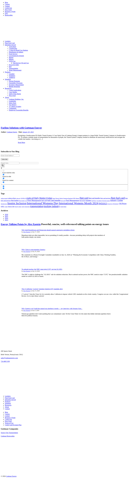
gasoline (88, 200)
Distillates (12, 76)
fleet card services (105, 198)
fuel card (44, 200)
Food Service (13, 54)
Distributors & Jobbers (16, 52)
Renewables (9, 15)
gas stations (99, 200)
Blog (6, 2)
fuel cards (63, 200)
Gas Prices (93, 200)
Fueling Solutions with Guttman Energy (21, 127)
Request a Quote (10, 11)
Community (12, 108)
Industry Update (116, 200)
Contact (7, 6)
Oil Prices (122, 203)
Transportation (13, 68)
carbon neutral (4, 198)
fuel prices (82, 200)
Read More (21, 142)
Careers (7, 4)
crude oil (30, 198)
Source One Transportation (9, 433)
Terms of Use (9, 423)
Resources (8, 88)
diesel (54, 198)
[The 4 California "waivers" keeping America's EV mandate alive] (10, 303)
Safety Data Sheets (15, 94)
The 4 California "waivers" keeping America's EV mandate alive (42, 289)
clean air (18, 198)
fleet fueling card (23, 200)
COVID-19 (23, 198)
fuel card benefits (53, 200)
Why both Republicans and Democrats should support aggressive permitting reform (48, 230)
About (7, 97)
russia (6, 206)
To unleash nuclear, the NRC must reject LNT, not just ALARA (42, 269)
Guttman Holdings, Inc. (16, 99)
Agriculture (12, 46)
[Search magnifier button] (3, 165)
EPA (74, 198)
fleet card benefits (94, 198)
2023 (6, 220)
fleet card (84, 198)
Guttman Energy (12, 132)
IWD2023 (102, 203)
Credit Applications (15, 90)
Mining (11, 59)
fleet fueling (15, 200)
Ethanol (77, 198)
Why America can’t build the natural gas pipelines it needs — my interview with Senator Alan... (52, 308)
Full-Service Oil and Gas (21, 63)
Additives (12, 77)
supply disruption (26, 206)
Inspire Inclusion (16, 203)
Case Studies (13, 92)
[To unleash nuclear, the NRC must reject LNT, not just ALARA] (10, 283)
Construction (13, 48)
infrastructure (4, 203)
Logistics (8, 41)
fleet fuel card (118, 198)
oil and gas (110, 203)
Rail (10, 66)
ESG (6, 13)
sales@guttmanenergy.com (9, 358)
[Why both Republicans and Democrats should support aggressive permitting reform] (10, 244)
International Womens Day (43, 203)
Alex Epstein (26, 232)
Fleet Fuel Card (10, 43)
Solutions (8, 79)
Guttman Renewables (8, 436)
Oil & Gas (12, 61)
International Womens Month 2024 (78, 203)
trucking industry (52, 206)
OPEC (2, 206)
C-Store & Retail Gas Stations (18, 50)
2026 (6, 214)
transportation (36, 206)
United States (63, 206)
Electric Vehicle (59, 198)
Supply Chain (18, 206)
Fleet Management (34, 200)
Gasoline (12, 74)
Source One (11, 206)
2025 (6, 216)
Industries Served (10, 45)
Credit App (8, 8)
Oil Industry (116, 203)
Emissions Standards (68, 198)
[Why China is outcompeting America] (10, 264)
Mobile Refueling (14, 86)
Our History (13, 105)
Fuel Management (72, 200)
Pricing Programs (14, 81)
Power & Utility (14, 65)
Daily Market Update (43, 198)
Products (7, 72)
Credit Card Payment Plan (13, 425)
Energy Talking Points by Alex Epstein (21, 224)
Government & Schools (16, 56)
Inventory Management (16, 85)
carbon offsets (12, 198)
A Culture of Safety (15, 106)
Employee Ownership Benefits (18, 110)
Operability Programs (15, 83)
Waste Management (15, 70)
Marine (11, 57)
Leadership (12, 101)
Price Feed (8, 10)
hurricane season (106, 200)
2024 (6, 218)
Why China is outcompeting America (33, 249)
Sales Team (12, 103)
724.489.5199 (5, 361)
